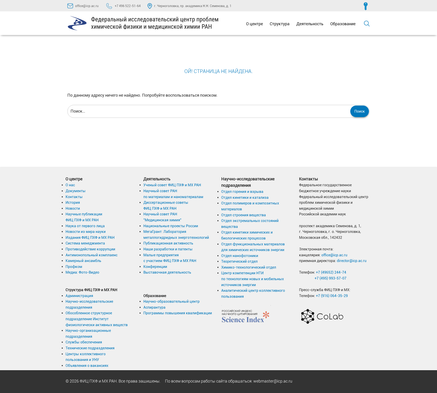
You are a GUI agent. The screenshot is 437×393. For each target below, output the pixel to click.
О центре (254, 23)
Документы (76, 191)
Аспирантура (154, 307)
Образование (343, 23)
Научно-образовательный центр (171, 301)
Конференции (155, 267)
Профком (74, 267)
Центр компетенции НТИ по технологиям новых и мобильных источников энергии (252, 279)
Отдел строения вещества (243, 215)
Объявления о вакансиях (87, 365)
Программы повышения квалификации (177, 313)
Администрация (79, 296)
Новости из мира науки (86, 231)
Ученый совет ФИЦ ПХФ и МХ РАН (172, 185)
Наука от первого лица (85, 226)
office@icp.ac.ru (87, 6)
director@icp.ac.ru (351, 261)
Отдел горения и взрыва (242, 191)
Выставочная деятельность (167, 272)
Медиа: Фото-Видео (82, 272)
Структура (280, 23)
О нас (70, 185)
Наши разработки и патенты (168, 249)
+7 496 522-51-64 (127, 6)
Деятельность (309, 23)
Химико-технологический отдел (248, 267)
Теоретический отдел (239, 261)
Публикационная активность (168, 243)
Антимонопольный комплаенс (91, 255)
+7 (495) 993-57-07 (330, 278)
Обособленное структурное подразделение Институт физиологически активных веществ (97, 319)
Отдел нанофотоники (239, 256)
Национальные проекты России (170, 226)
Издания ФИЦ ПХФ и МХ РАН (90, 237)
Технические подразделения (90, 348)
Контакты (74, 197)
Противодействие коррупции (90, 249)
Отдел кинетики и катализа (245, 197)
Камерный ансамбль (83, 261)
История (73, 202)
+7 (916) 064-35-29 (332, 296)
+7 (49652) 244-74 (331, 272)
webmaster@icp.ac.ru (272, 381)
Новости (73, 208)
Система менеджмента (85, 243)
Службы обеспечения (84, 342)
